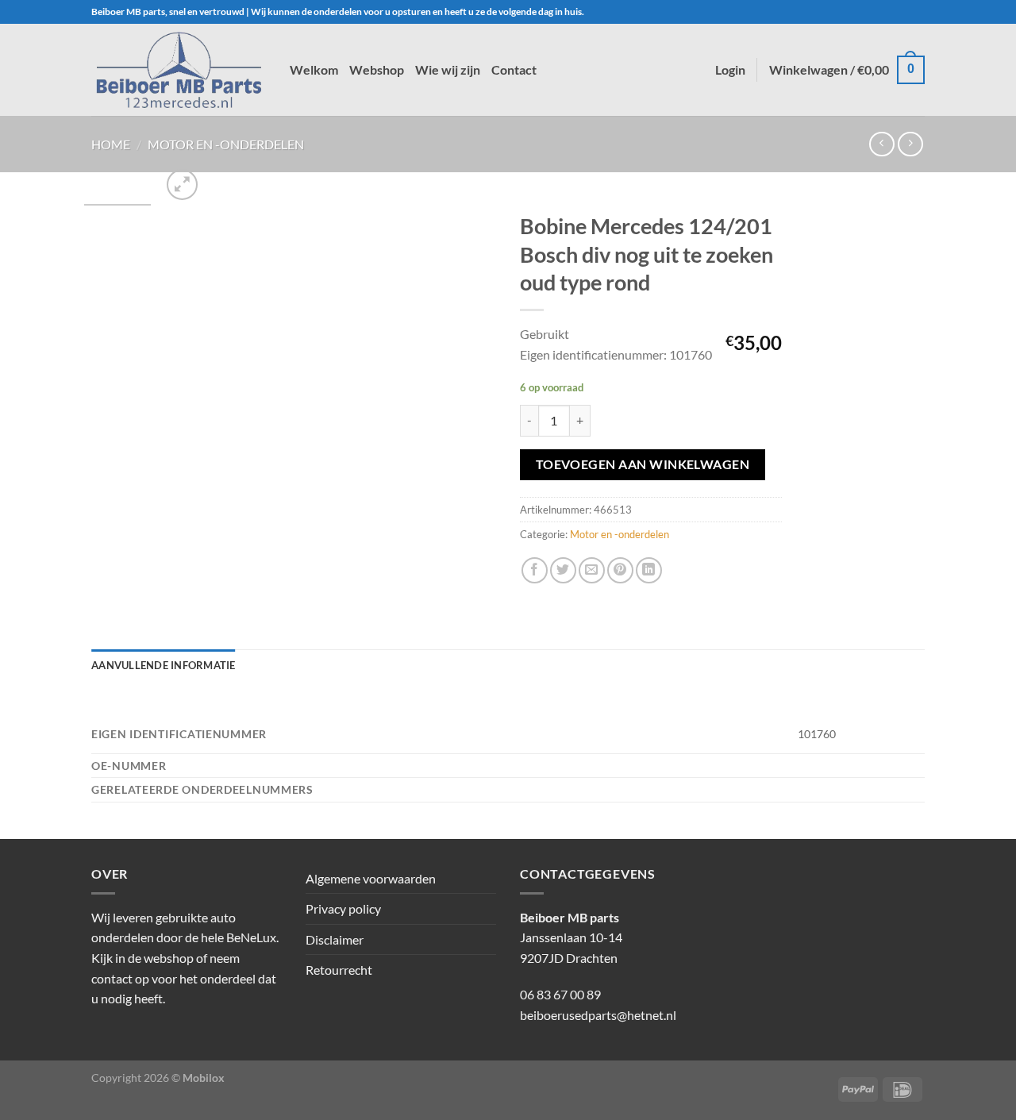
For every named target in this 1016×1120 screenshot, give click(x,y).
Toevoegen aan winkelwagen (643, 464)
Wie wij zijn (447, 69)
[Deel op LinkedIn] (649, 570)
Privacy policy (343, 908)
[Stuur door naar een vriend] (592, 570)
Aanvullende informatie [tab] (163, 665)
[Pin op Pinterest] (620, 570)
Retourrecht (339, 969)
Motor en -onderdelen (226, 144)
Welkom (314, 69)
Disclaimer (335, 939)
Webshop (376, 69)
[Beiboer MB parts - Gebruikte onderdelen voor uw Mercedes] (178, 69)
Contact (514, 69)
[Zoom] (182, 184)
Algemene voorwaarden (371, 878)
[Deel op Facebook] (534, 570)
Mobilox (204, 1077)
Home (110, 144)
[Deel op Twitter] (563, 570)
